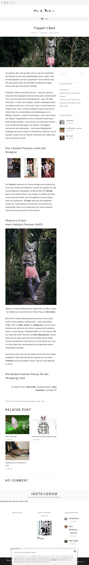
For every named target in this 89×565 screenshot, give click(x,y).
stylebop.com (38, 325)
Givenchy (12, 184)
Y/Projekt (27, 200)
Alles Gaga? (69, 136)
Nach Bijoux (50, 311)
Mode (51, 33)
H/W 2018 (28, 401)
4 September (44, 33)
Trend (42, 401)
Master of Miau (64, 106)
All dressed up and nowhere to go (44, 436)
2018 (16, 401)
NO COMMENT (17, 480)
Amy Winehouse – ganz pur (74, 128)
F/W (19, 401)
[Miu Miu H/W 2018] (31, 168)
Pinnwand (9, 360)
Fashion (23, 401)
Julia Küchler (31, 387)
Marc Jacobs (24, 325)
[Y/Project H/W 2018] (47, 168)
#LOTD (12, 401)
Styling (38, 401)
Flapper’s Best (44, 28)
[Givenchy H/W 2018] (14, 168)
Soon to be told (10, 436)
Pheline (34, 33)
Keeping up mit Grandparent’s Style (70, 103)
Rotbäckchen (69, 121)
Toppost (56, 33)
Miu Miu (50, 191)
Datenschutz (54, 560)
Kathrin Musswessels (41, 334)
